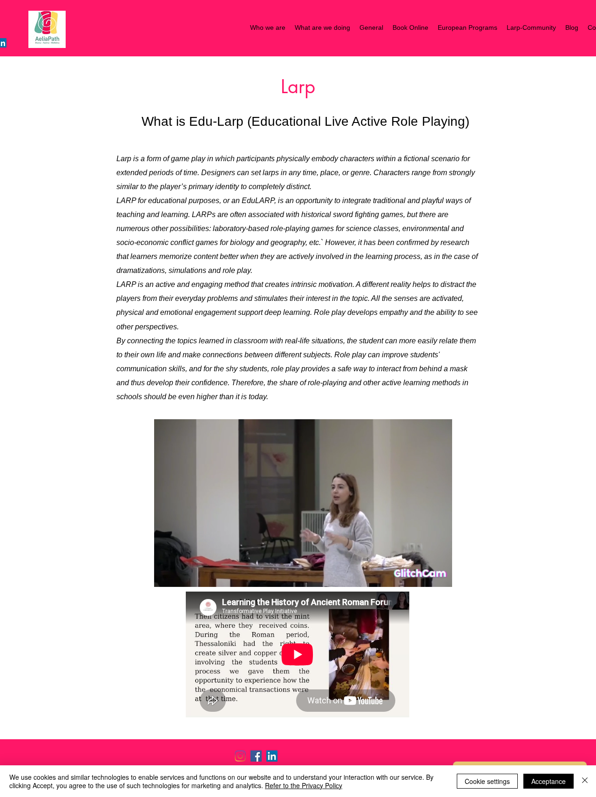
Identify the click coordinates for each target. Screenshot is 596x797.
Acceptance (548, 781)
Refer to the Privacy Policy (303, 785)
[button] (440, 576)
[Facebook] (256, 756)
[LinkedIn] (272, 756)
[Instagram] (240, 756)
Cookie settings (487, 781)
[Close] (584, 781)
